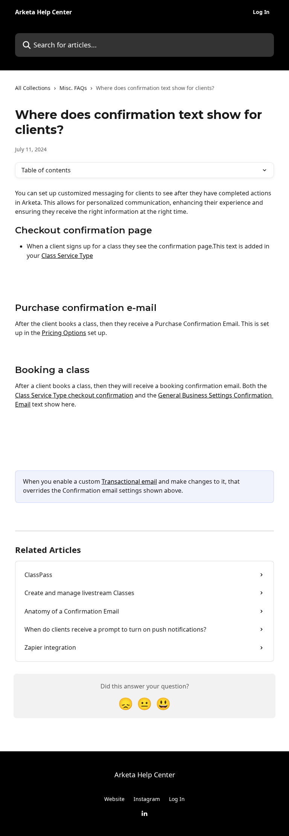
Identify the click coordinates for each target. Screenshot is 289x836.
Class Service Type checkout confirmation (74, 395)
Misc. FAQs (73, 87)
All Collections (32, 87)
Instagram (147, 798)
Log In (261, 12)
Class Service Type (67, 255)
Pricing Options (64, 333)
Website (114, 798)
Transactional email (129, 481)
